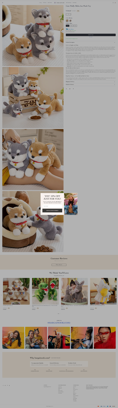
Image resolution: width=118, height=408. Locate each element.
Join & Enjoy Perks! (52, 210)
